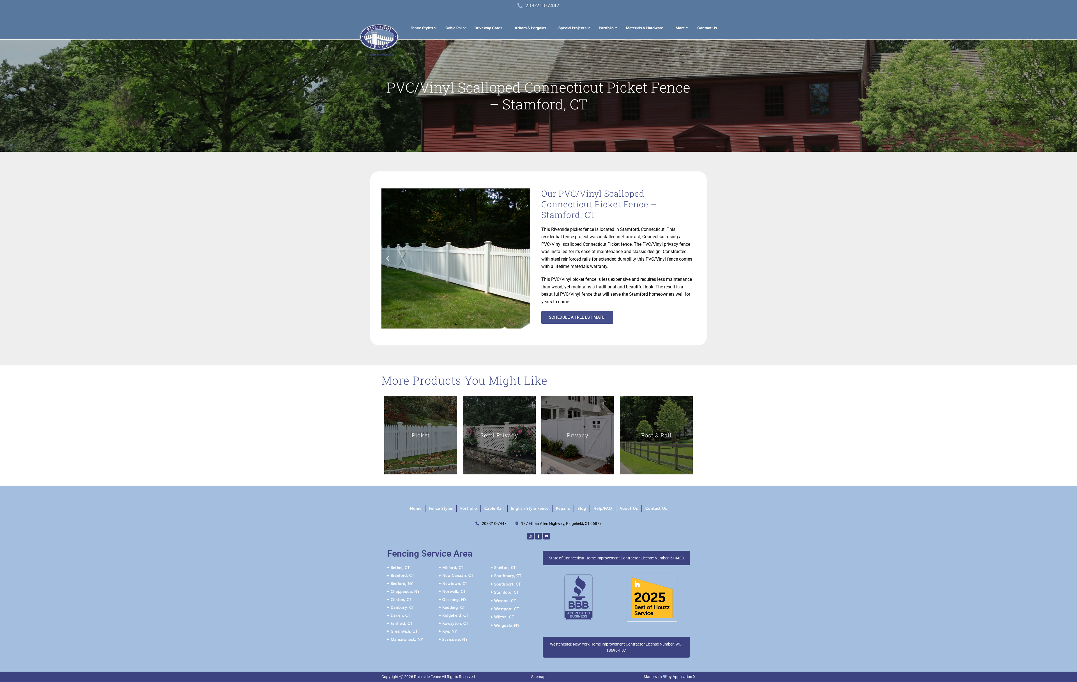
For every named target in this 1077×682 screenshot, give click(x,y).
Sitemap (538, 676)
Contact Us (656, 508)
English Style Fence (530, 508)
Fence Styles (441, 508)
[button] (387, 258)
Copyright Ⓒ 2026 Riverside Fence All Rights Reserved (428, 676)
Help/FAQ (602, 508)
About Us (629, 508)
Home (416, 508)
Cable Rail (494, 508)
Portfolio (468, 508)
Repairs (563, 508)
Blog (581, 508)
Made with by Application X (670, 676)
